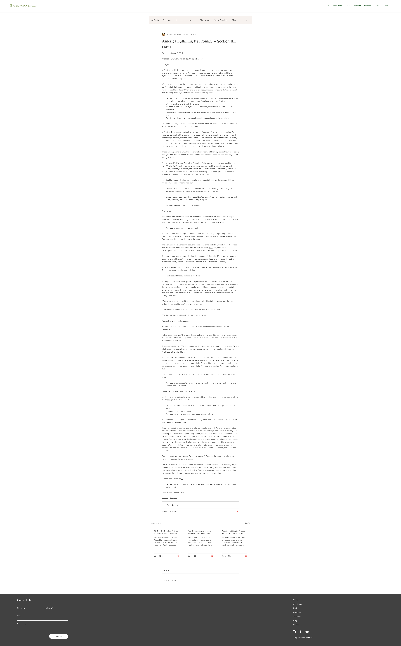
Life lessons (180, 20)
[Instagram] (294, 632)
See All (247, 523)
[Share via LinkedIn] (173, 505)
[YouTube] (307, 632)
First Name (21, 608)
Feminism (167, 20)
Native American (221, 20)
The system (205, 20)
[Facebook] (301, 632)
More (234, 20)
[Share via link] (178, 505)
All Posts (155, 20)
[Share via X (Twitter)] (168, 505)
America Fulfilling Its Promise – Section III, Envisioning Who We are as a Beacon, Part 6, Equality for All (234, 532)
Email (19, 616)
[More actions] (238, 34)
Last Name (48, 608)
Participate (297, 612)
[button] (247, 20)
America (192, 20)
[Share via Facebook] (163, 505)
